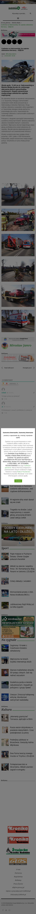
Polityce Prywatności (23, 472)
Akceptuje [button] (18, 481)
